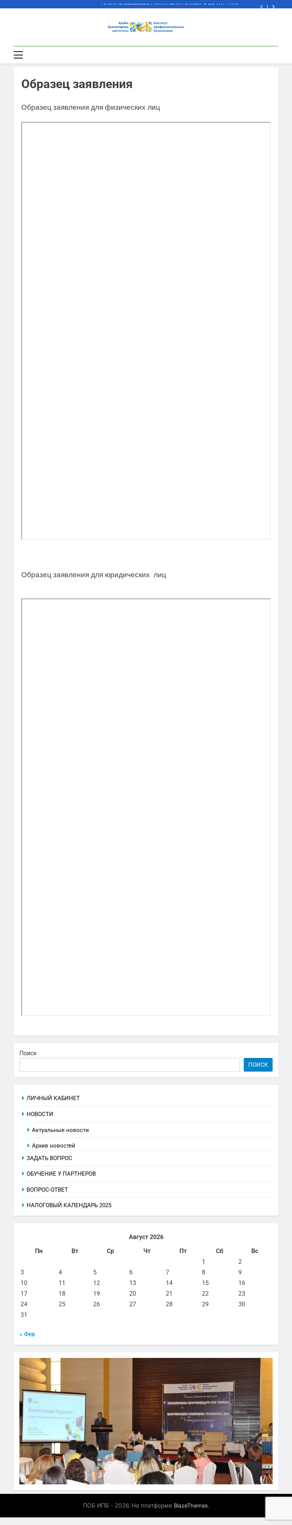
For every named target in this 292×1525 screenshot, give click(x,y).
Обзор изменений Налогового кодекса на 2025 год (169, 4)
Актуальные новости (60, 1130)
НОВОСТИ (40, 1114)
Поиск (28, 1053)
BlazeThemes (191, 1505)
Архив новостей (53, 1145)
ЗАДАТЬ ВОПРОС (49, 1158)
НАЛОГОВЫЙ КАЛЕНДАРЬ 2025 (69, 1205)
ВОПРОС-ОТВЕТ (47, 1189)
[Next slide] (273, 7)
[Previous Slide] (262, 7)
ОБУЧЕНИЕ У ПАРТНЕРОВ (61, 1173)
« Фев (27, 1334)
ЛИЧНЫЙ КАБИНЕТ (53, 1098)
